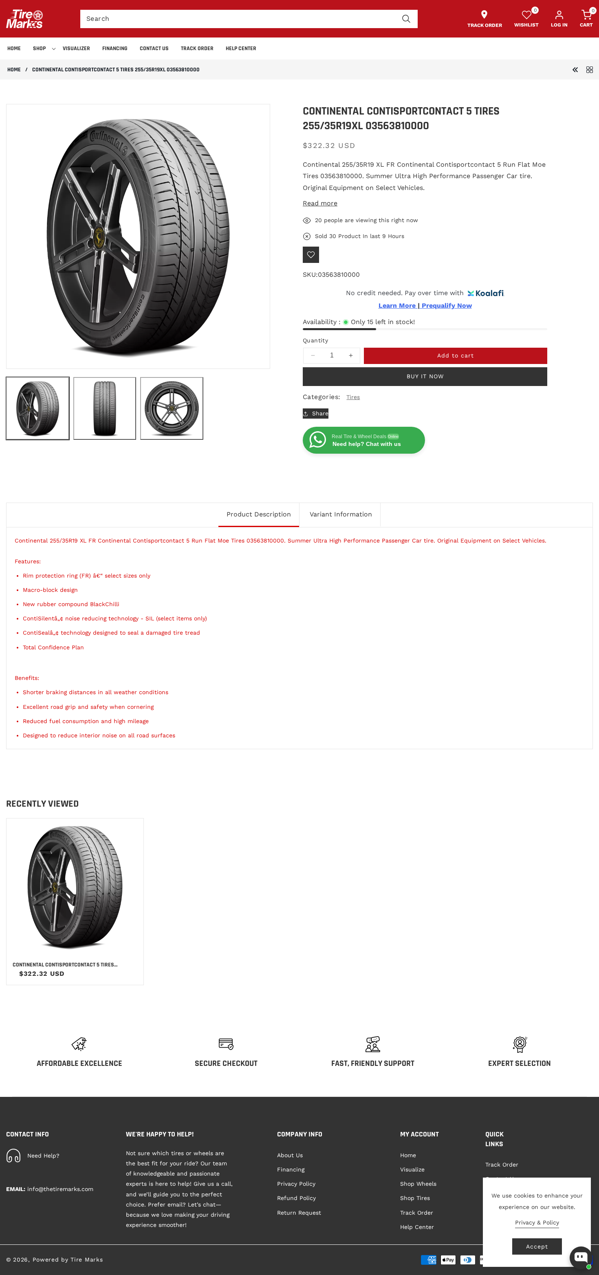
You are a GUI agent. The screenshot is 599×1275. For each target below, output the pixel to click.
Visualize (412, 1169)
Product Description (259, 514)
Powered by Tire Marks (68, 1259)
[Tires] (589, 69)
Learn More (398, 305)
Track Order (416, 1212)
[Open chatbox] (581, 1257)
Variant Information (341, 514)
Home (14, 69)
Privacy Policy (296, 1183)
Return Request (299, 1212)
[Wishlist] (311, 255)
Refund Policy (296, 1198)
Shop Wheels (418, 1183)
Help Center (417, 1227)
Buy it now (425, 376)
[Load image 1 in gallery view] (37, 408)
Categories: (321, 397)
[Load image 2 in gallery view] (105, 408)
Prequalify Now (446, 305)
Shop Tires (415, 1198)
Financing (290, 1169)
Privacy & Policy (537, 1222)
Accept (537, 1246)
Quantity (315, 340)
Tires (353, 397)
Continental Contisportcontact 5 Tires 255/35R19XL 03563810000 (63, 964)
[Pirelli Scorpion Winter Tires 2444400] (575, 69)
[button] (42, 49)
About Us (290, 1155)
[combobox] (249, 19)
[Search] (406, 19)
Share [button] (320, 413)
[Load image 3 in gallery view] (171, 408)
